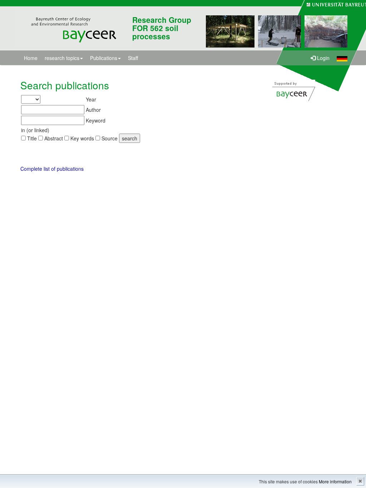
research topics (62, 57)
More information (335, 481)
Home (31, 57)
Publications (103, 57)
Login (323, 57)
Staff (133, 57)
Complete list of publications (52, 168)
